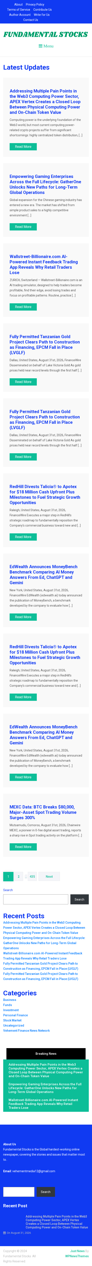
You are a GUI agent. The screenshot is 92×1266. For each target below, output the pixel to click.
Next (49, 877)
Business (9, 1000)
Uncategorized (13, 1025)
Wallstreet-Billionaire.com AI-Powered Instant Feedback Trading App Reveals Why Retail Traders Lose (44, 264)
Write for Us (42, 14)
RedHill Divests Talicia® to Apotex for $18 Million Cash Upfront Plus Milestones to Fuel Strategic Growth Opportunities (45, 494)
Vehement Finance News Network (26, 1030)
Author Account (20, 14)
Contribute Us (42, 9)
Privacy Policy (35, 4)
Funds (7, 1005)
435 (32, 876)
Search (8, 890)
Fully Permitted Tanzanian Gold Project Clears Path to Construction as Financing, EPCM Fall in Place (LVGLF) (45, 344)
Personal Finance (15, 1015)
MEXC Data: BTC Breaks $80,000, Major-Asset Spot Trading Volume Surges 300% (43, 812)
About (18, 4)
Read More (23, 147)
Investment (11, 1010)
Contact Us (30, 20)
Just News (77, 1251)
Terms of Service (18, 9)
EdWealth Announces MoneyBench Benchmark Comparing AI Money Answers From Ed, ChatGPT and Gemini (43, 574)
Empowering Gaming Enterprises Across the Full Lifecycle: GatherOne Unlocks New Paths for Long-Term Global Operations (45, 184)
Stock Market (12, 1020)
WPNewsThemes (77, 1256)
